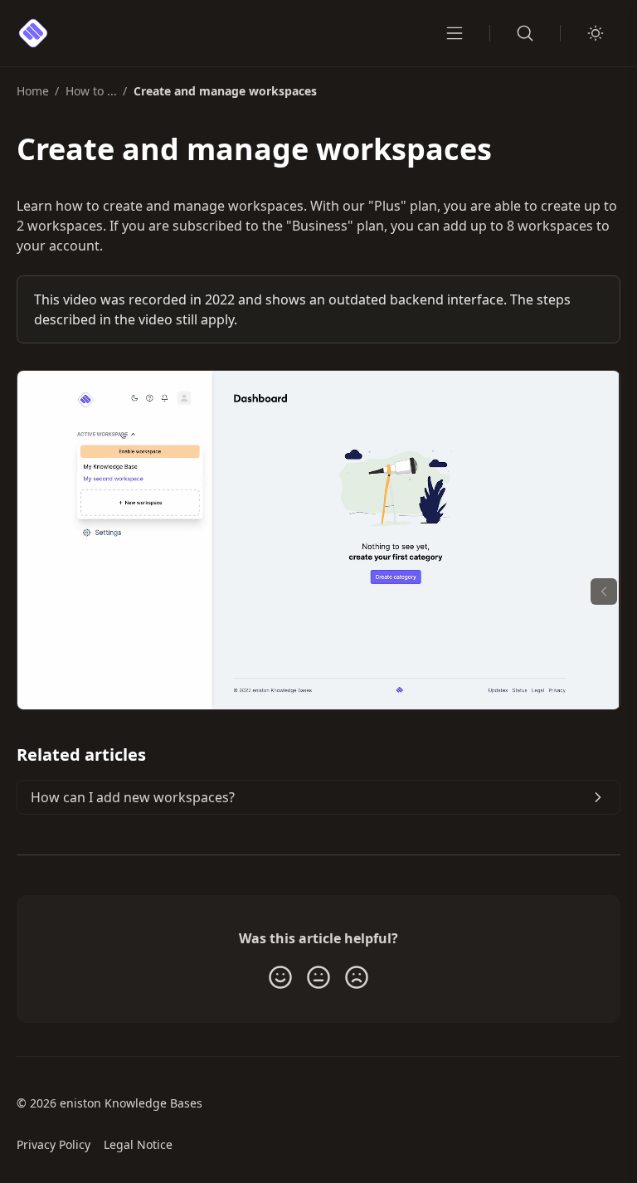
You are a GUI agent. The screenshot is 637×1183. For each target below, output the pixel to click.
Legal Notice (138, 1144)
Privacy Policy (53, 1144)
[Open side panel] (604, 591)
